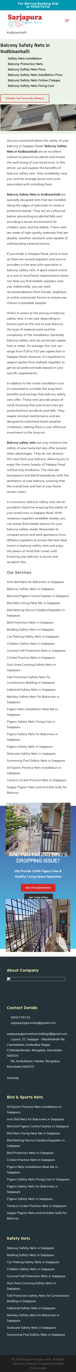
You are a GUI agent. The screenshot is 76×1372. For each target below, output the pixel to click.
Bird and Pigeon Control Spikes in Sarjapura (38, 596)
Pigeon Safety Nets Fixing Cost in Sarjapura (31, 724)
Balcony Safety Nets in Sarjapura (30, 589)
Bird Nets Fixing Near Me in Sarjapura (33, 603)
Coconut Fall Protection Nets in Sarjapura (36, 650)
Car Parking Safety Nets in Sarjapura (33, 636)
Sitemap (13, 1078)
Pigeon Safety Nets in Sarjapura (29, 746)
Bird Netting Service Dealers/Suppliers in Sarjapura (36, 612)
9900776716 (20, 1017)
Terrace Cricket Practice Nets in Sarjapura (36, 780)
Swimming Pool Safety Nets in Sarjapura (36, 760)
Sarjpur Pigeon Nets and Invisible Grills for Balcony (37, 789)
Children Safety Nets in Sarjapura (30, 643)
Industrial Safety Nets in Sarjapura (31, 689)
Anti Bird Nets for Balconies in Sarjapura (35, 582)
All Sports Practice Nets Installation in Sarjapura (34, 770)
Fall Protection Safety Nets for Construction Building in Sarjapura (31, 679)
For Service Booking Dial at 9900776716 (38, 5)
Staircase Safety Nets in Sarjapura (31, 753)
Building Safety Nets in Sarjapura (30, 629)
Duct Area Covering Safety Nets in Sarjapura (31, 667)
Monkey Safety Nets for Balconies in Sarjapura (33, 699)
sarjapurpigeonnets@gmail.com (33, 1023)
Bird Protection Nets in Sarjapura (30, 622)
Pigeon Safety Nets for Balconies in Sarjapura (32, 736)
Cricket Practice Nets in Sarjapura (31, 657)
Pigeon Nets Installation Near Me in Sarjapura (32, 711)
